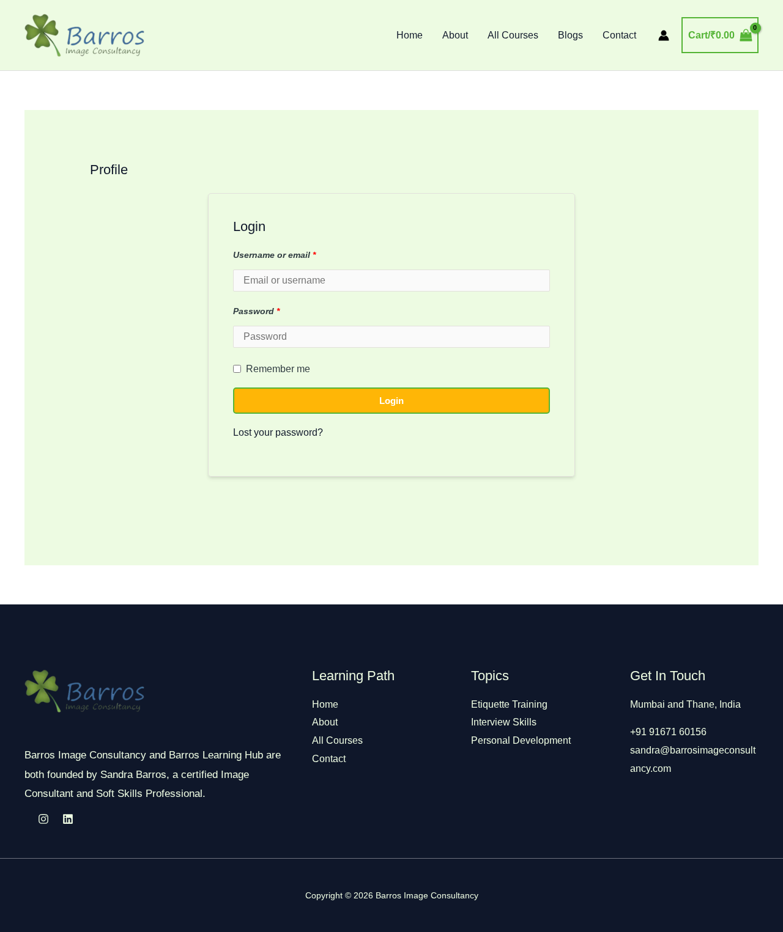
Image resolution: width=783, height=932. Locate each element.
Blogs (570, 35)
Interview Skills (503, 722)
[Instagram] (43, 818)
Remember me (278, 369)
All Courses (513, 35)
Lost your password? (278, 432)
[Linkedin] (67, 818)
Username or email (274, 255)
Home (409, 35)
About (455, 35)
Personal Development (521, 740)
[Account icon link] (663, 35)
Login (391, 400)
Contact (619, 35)
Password (256, 311)
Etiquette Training (509, 704)
